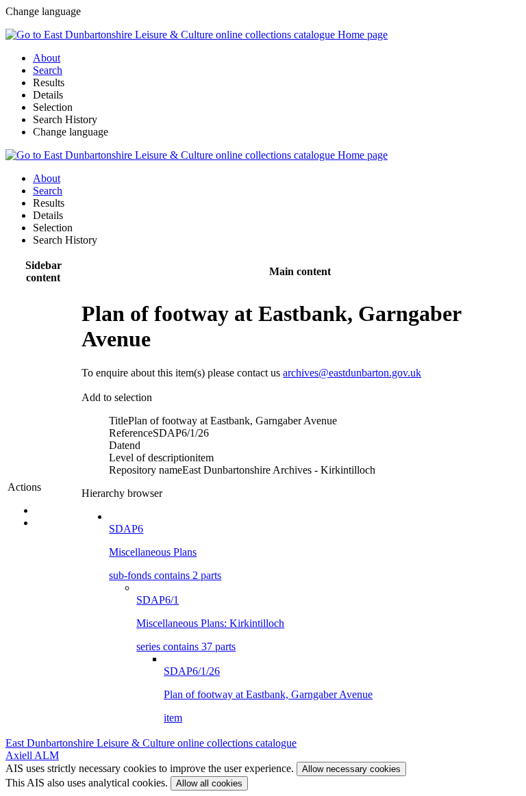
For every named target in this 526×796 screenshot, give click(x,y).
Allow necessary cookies (351, 769)
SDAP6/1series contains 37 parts (210, 623)
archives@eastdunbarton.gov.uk (352, 372)
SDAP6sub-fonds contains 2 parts (165, 552)
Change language (70, 132)
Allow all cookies (209, 783)
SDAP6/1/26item (268, 694)
